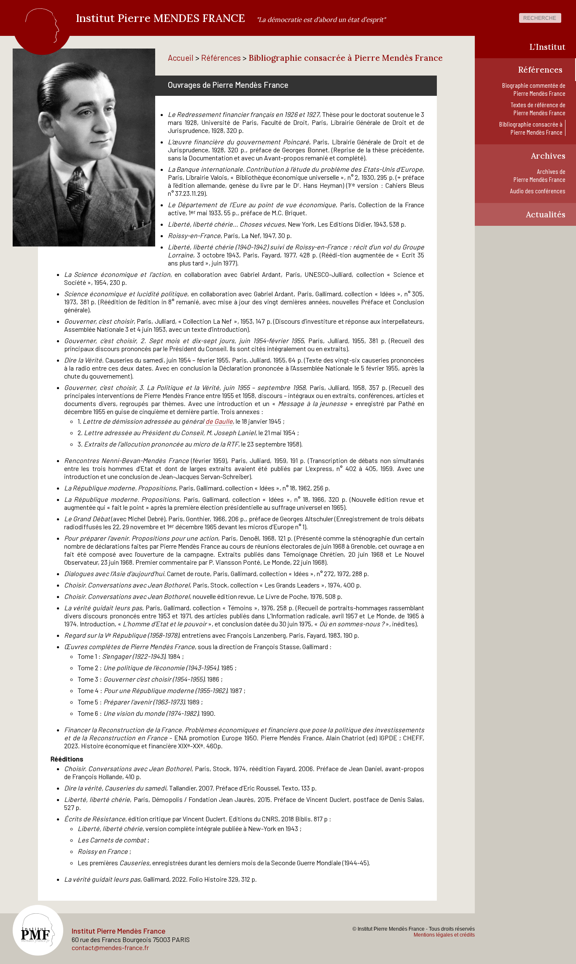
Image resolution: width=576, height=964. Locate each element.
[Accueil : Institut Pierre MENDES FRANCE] (42, 39)
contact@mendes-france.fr (110, 947)
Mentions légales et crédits (444, 935)
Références (221, 57)
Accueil (181, 57)
